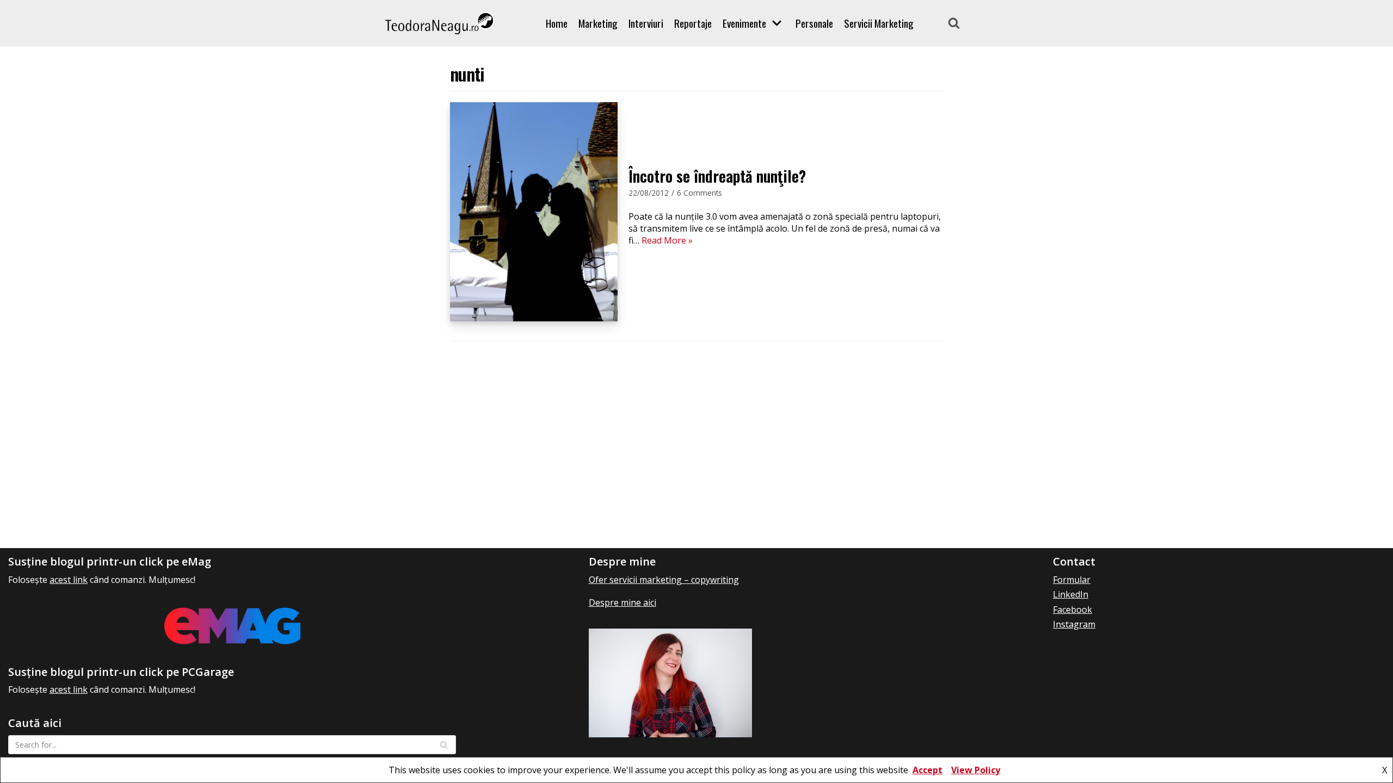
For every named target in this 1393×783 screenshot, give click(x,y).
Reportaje (693, 23)
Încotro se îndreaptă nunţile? (717, 176)
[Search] (954, 23)
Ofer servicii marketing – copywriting (664, 580)
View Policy (975, 770)
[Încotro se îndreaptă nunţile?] (534, 318)
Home (557, 23)
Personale (814, 23)
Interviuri (645, 23)
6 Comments (699, 193)
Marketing (598, 23)
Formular (1071, 580)
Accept (927, 770)
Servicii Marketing (879, 23)
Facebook (1072, 610)
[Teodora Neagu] (439, 23)
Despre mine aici (622, 602)
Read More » (667, 240)
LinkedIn (1070, 594)
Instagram (1074, 624)
